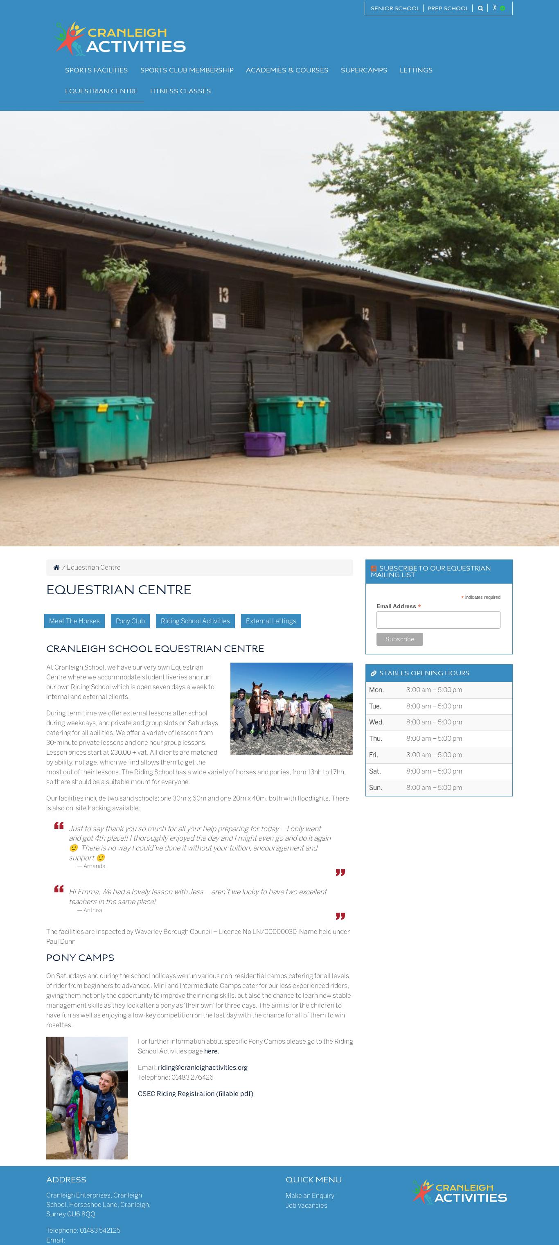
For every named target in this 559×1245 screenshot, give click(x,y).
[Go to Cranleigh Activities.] (56, 567)
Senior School (395, 9)
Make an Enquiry (310, 1196)
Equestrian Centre (101, 91)
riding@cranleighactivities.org (203, 1067)
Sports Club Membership (187, 70)
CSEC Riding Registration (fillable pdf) (195, 1094)
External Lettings (271, 621)
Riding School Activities (195, 621)
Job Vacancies (306, 1205)
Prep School (448, 9)
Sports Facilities (96, 70)
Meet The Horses (74, 621)
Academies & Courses (287, 70)
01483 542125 (100, 1230)
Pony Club (130, 621)
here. (211, 1051)
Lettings (416, 70)
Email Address (398, 606)
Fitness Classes (180, 91)
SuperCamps (364, 70)
